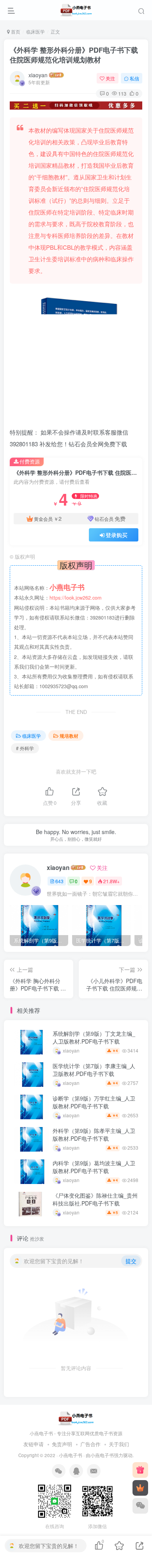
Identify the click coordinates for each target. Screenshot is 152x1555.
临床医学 (35, 31)
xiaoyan (38, 75)
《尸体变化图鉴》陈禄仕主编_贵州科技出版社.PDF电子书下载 (95, 1199)
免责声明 (62, 1444)
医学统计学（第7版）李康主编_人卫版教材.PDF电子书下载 (94, 1069)
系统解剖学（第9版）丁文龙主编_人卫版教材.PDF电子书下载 (94, 1037)
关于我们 (119, 1444)
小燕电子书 (70, 1455)
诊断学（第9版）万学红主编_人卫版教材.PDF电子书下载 (94, 1102)
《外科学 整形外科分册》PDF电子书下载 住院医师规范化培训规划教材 (74, 55)
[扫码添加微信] (140, 1506)
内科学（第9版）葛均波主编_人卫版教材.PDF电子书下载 (94, 1167)
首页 (15, 31)
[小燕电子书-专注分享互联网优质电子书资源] (76, 1418)
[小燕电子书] (140, 1470)
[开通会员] (140, 1488)
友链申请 (33, 1444)
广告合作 (90, 1444)
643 (59, 881)
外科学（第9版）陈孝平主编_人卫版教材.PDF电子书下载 (94, 1134)
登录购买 (116, 535)
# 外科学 (25, 748)
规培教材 (69, 735)
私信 (134, 78)
